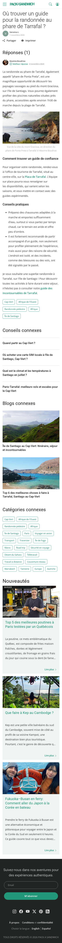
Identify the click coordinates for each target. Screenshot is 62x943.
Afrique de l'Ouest (27, 301)
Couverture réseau (36, 561)
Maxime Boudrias (17, 61)
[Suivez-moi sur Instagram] (14, 911)
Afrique (34, 309)
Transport (9, 540)
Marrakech (9, 568)
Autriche (51, 568)
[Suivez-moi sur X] (34, 911)
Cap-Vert (8, 301)
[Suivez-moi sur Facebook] (21, 911)
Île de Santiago (11, 316)
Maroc (7, 547)
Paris (26, 533)
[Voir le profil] (5, 62)
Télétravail (32, 554)
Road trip (20, 547)
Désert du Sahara (12, 554)
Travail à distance (13, 561)
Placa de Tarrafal (35, 176)
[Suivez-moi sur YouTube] (28, 911)
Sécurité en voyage (40, 547)
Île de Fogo (40, 540)
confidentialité (45, 922)
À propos (14, 922)
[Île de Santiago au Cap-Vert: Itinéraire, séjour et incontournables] (31, 441)
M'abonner (31, 896)
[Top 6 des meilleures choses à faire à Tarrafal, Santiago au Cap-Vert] (31, 488)
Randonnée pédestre (14, 309)
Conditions (28, 922)
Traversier (25, 540)
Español (46, 928)
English (36, 928)
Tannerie (24, 568)
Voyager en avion (43, 533)
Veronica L (14, 32)
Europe (38, 568)
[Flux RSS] (48, 911)
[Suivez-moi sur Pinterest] (41, 911)
